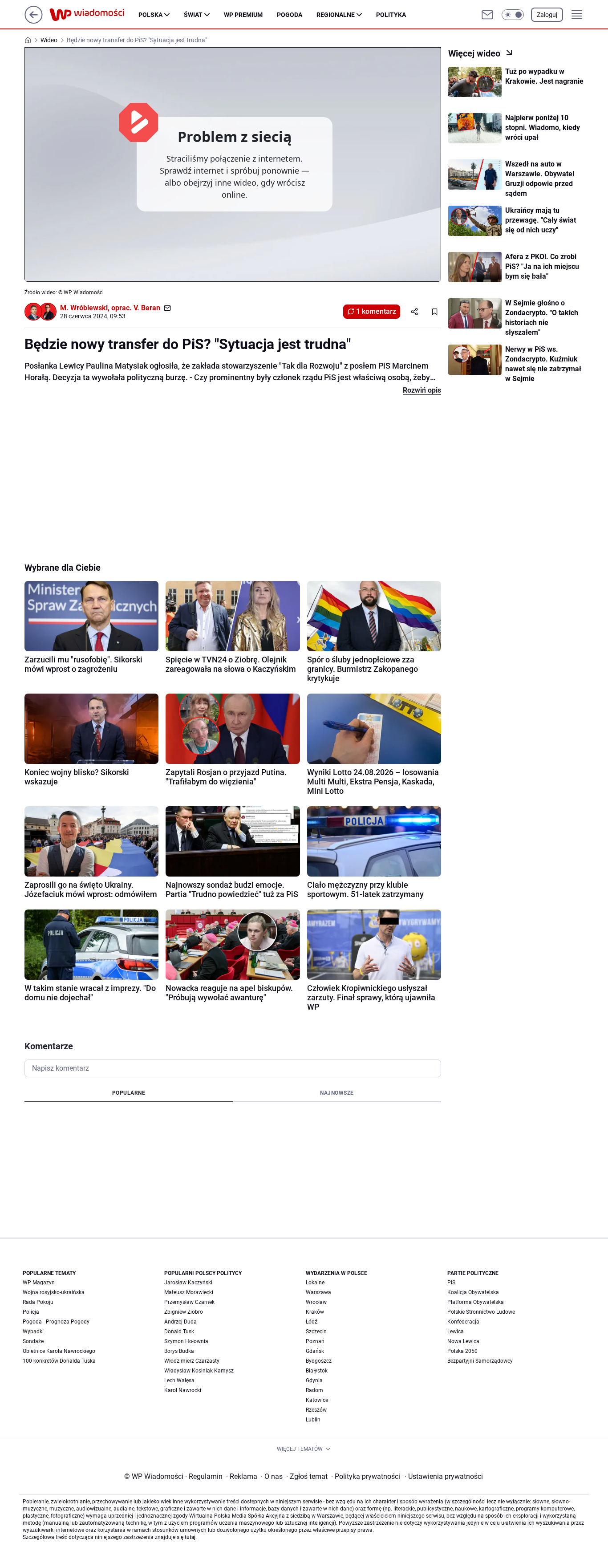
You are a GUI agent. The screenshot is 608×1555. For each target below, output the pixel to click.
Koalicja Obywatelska (473, 1292)
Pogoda (289, 14)
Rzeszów (316, 1410)
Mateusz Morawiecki (188, 1292)
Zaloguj (547, 14)
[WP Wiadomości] (93, 15)
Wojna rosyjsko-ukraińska (54, 1292)
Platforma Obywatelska (475, 1302)
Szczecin (316, 1331)
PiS (451, 1282)
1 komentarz (376, 311)
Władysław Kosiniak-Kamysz (199, 1371)
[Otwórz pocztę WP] (487, 15)
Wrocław (316, 1302)
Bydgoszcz (319, 1361)
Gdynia (314, 1380)
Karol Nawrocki (182, 1390)
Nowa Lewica (463, 1341)
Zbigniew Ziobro (183, 1312)
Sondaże (33, 1341)
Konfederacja (463, 1322)
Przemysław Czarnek (189, 1302)
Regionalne (335, 14)
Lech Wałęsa (179, 1380)
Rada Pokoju (38, 1302)
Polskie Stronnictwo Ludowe (481, 1312)
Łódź (311, 1322)
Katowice (317, 1400)
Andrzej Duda (180, 1322)
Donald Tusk (179, 1331)
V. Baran (147, 308)
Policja (31, 1312)
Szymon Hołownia (186, 1341)
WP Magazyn (39, 1282)
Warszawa (318, 1292)
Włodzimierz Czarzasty (191, 1361)
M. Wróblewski (84, 308)
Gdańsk (315, 1351)
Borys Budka (179, 1351)
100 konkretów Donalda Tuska (59, 1361)
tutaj (190, 1537)
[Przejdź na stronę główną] (33, 21)
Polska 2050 (462, 1351)
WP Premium (243, 14)
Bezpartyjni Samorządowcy (480, 1361)
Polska (150, 14)
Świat (193, 14)
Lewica (455, 1331)
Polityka (391, 14)
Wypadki (33, 1331)
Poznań (315, 1341)
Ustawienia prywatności (444, 1476)
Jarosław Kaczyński (188, 1282)
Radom (314, 1390)
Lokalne (315, 1282)
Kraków (315, 1312)
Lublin (313, 1420)
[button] (513, 14)
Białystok (317, 1371)
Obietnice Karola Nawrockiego (59, 1351)
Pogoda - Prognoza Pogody (56, 1322)
